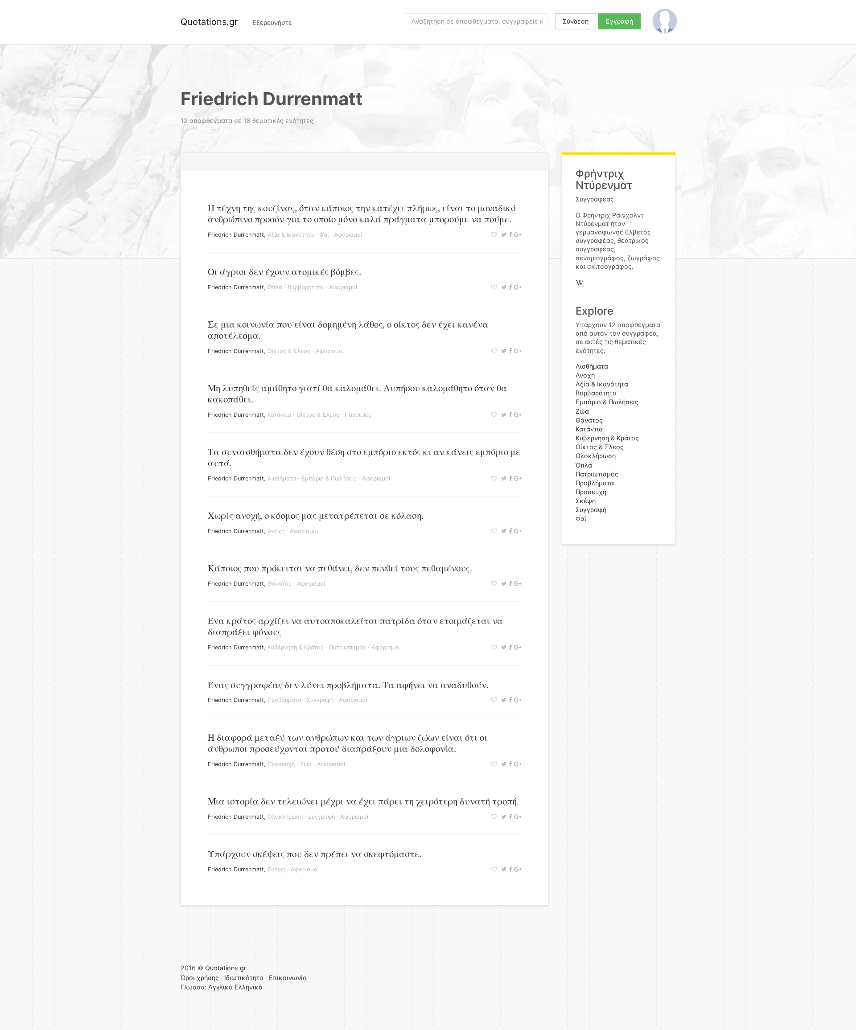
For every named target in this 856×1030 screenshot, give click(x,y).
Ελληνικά (249, 987)
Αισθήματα (282, 478)
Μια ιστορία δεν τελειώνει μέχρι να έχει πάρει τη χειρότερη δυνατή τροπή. (363, 801)
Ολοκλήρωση (285, 816)
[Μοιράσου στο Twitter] (502, 234)
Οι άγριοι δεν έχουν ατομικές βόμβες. (284, 271)
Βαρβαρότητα (306, 287)
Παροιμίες (358, 414)
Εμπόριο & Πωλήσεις (329, 478)
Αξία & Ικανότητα (291, 234)
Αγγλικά (220, 987)
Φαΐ (324, 234)
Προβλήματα (284, 700)
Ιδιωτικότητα (243, 977)
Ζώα (306, 764)
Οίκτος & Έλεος (289, 351)
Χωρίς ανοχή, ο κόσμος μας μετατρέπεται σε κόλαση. (316, 515)
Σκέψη (276, 869)
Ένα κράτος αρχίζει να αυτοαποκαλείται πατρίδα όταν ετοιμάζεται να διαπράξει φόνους (355, 626)
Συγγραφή (320, 700)
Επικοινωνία (288, 977)
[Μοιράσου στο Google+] (516, 234)
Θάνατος (280, 583)
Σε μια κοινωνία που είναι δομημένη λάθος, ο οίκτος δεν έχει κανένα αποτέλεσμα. (348, 329)
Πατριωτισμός (347, 647)
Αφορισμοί (348, 234)
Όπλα (275, 287)
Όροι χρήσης (200, 977)
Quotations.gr (209, 21)
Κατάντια (279, 414)
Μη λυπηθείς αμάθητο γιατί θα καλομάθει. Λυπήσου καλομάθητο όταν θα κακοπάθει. (357, 393)
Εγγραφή (619, 21)
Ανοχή (276, 531)
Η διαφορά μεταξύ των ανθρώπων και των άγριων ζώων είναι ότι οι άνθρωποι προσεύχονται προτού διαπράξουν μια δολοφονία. (347, 743)
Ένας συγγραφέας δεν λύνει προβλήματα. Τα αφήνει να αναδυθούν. (348, 684)
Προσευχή (281, 764)
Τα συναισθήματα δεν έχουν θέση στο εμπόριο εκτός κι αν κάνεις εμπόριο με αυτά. (364, 457)
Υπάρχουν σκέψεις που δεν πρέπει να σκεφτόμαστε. (314, 853)
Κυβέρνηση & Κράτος (296, 647)
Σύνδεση (575, 21)
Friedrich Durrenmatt (236, 234)
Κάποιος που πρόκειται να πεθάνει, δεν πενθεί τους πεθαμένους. (340, 568)
